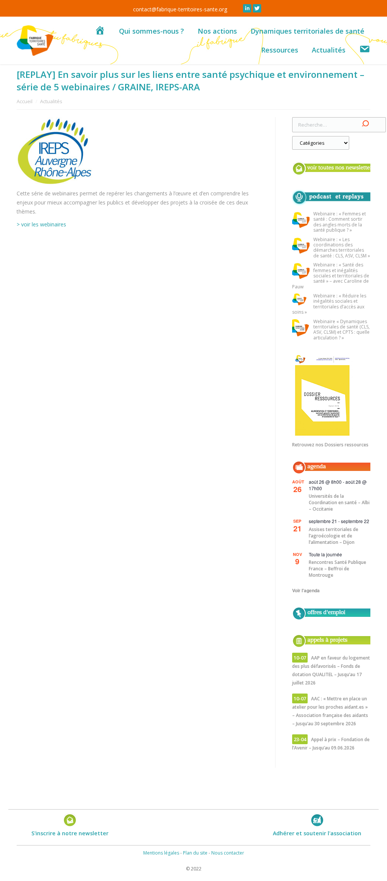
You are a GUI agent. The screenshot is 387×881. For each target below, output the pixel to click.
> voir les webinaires (41, 224)
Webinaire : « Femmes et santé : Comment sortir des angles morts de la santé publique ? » (339, 222)
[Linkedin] (247, 8)
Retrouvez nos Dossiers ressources (330, 444)
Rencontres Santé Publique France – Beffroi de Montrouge (337, 568)
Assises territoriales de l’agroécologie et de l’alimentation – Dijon (333, 535)
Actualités (51, 101)
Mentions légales (161, 853)
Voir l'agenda (306, 590)
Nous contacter (227, 853)
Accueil (25, 101)
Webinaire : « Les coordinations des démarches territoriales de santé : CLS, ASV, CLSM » (341, 248)
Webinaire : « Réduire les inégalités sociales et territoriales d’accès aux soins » (329, 304)
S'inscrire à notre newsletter (69, 833)
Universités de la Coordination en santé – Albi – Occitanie (339, 502)
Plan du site (195, 853)
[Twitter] (257, 8)
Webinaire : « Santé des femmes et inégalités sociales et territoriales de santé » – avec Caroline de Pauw (330, 276)
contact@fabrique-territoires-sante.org (180, 9)
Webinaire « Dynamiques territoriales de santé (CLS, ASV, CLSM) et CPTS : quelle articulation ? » (341, 330)
